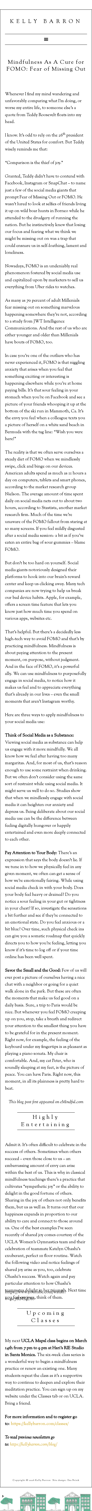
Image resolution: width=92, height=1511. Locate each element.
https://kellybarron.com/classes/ (40, 1424)
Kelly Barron (46, 22)
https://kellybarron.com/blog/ (33, 1445)
